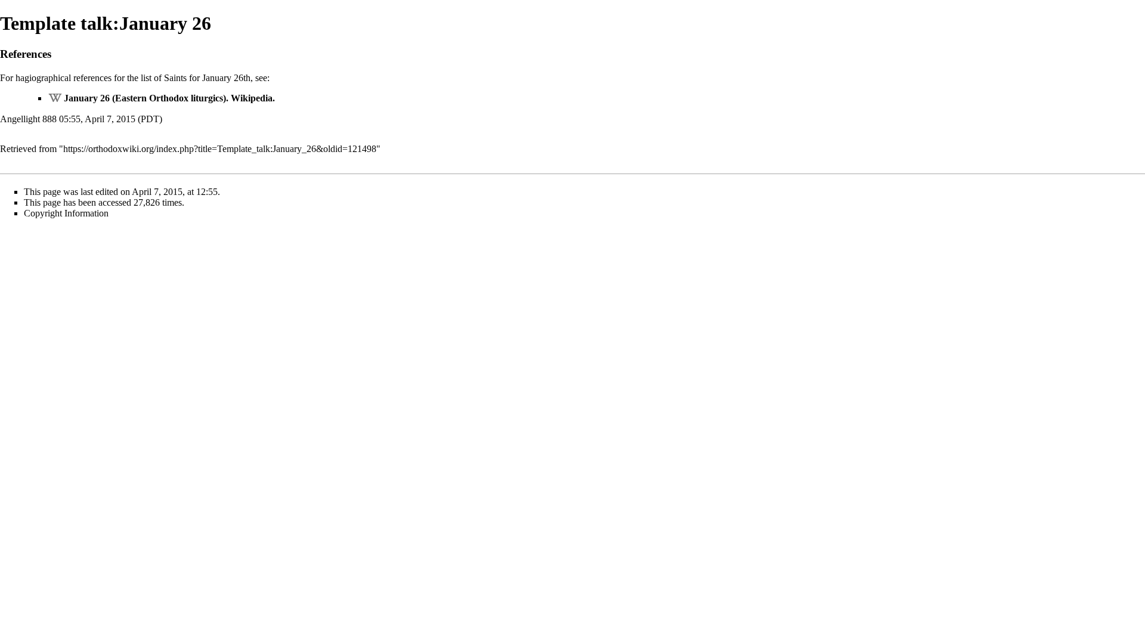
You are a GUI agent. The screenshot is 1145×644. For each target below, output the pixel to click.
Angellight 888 (28, 119)
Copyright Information (66, 213)
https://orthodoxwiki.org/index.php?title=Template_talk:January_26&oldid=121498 (219, 149)
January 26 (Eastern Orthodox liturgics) (145, 98)
